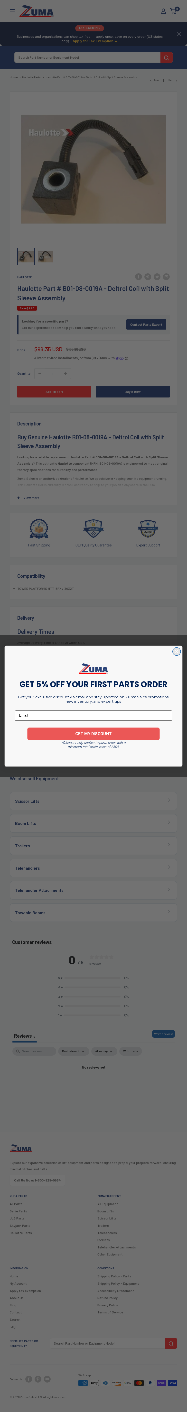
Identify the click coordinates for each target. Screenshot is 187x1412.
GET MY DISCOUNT (93, 733)
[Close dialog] (177, 651)
